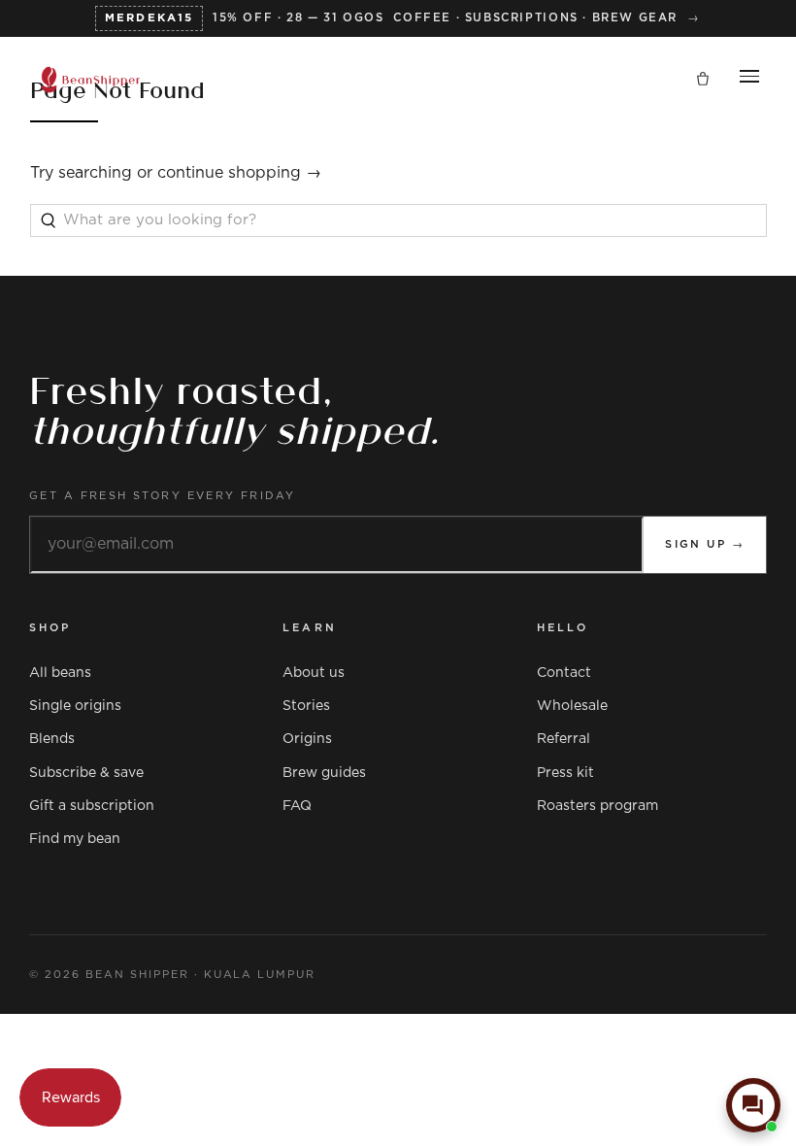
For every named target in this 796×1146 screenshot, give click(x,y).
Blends (52, 739)
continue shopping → (239, 173)
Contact (564, 673)
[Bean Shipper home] (90, 79)
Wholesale (572, 706)
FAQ (297, 806)
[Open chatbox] (753, 1105)
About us (313, 673)
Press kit (565, 773)
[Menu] (749, 79)
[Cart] (702, 79)
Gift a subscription (91, 806)
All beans (60, 673)
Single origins (75, 706)
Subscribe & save (86, 773)
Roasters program (597, 806)
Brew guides (324, 773)
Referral (563, 739)
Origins (307, 739)
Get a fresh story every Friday (162, 495)
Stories (306, 706)
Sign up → (705, 544)
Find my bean (74, 839)
